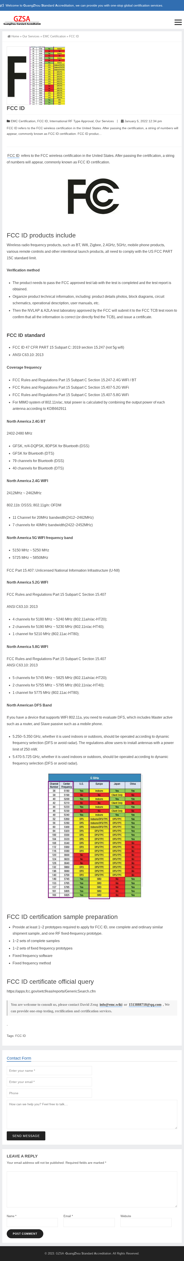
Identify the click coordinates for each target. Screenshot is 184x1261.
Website (125, 1216)
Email (68, 1216)
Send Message (26, 1136)
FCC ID (42, 121)
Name (11, 1216)
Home (15, 36)
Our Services (30, 36)
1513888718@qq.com (145, 1004)
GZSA (60, 1253)
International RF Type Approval (72, 121)
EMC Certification (54, 36)
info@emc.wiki (111, 1004)
